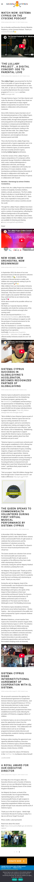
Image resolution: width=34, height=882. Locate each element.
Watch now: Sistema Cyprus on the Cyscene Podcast (16, 15)
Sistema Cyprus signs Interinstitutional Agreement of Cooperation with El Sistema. (16, 680)
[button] (2, 4)
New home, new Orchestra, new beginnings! (13, 261)
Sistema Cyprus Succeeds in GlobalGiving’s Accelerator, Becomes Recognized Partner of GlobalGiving (16, 377)
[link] (7, 32)
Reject (20, 879)
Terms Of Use (17, 867)
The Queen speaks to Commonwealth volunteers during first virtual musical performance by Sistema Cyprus (16, 517)
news (26, 22)
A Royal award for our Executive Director (15, 768)
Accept (14, 879)
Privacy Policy (6, 867)
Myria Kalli (8, 22)
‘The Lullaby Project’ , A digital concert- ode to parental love (15, 68)
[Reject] (32, 876)
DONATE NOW (15, 861)
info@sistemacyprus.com (9, 870)
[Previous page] (14, 852)
